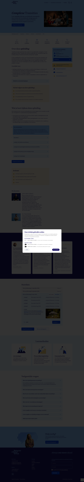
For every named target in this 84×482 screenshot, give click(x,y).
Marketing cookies (25, 246)
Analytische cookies (25, 244)
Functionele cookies (25, 240)
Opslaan (27, 249)
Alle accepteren (56, 249)
